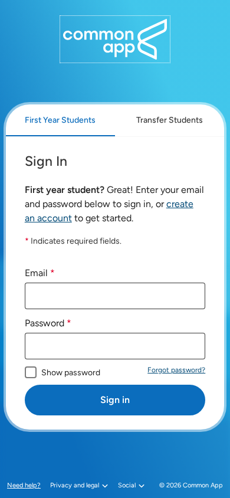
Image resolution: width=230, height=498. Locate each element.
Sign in (115, 399)
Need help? (25, 485)
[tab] (60, 120)
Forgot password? (176, 370)
